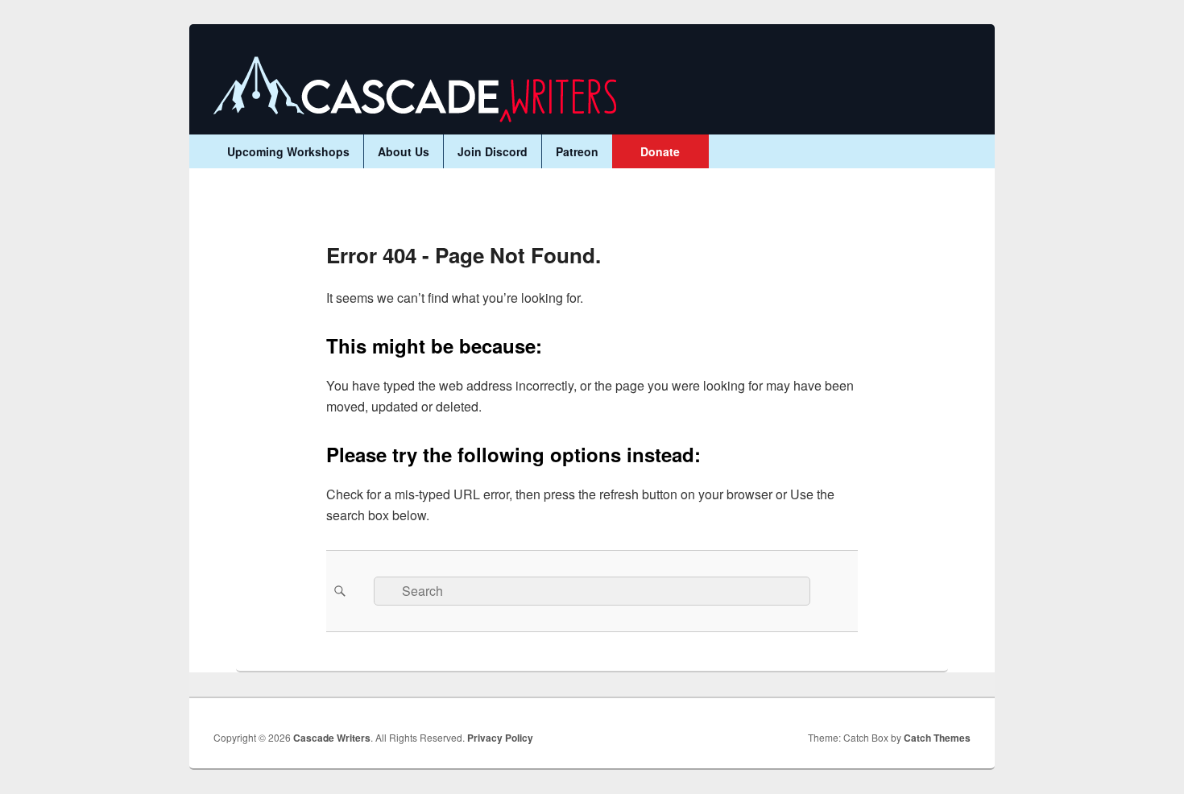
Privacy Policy (500, 737)
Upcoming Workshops (288, 151)
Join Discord (492, 151)
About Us (403, 151)
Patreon (577, 151)
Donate (660, 151)
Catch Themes (937, 737)
